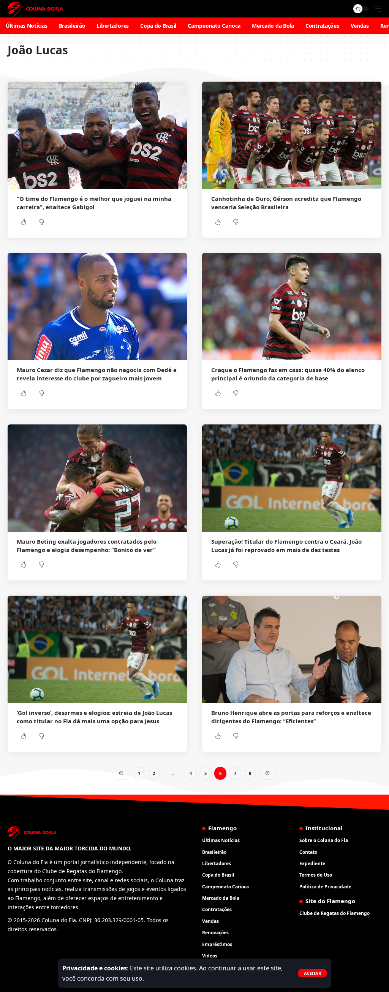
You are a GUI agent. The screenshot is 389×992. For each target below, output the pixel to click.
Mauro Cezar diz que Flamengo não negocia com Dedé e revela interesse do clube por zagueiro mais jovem (97, 374)
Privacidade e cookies (94, 968)
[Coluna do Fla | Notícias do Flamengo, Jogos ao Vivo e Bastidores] (35, 9)
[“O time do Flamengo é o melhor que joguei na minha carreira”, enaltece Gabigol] (97, 135)
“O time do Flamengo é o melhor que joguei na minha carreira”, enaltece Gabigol (94, 203)
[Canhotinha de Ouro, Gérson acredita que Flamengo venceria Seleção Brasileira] (291, 135)
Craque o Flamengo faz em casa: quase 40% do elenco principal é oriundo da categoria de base (288, 374)
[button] (312, 973)
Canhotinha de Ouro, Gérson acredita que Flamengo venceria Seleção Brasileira (286, 203)
